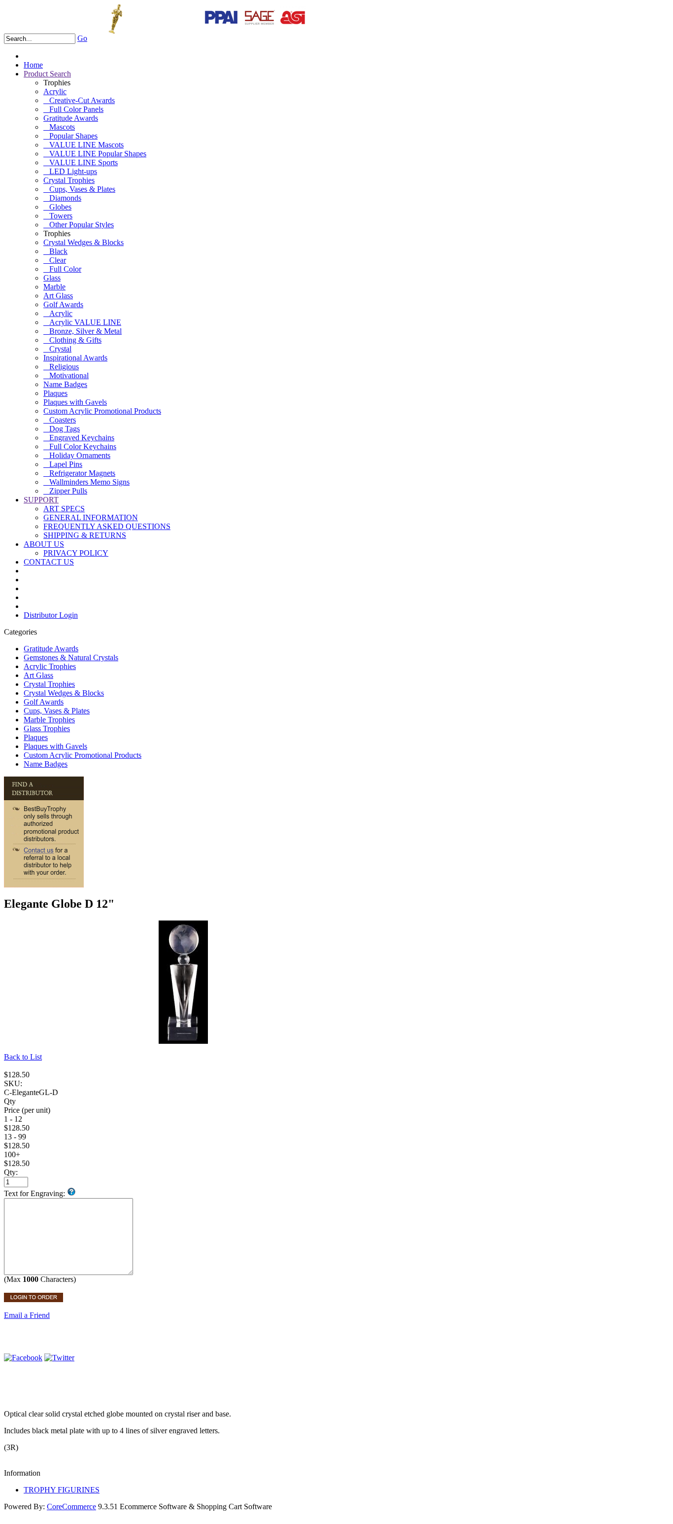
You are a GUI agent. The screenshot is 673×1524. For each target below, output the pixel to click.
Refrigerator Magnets (79, 473)
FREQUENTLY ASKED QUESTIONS (106, 526)
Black (55, 251)
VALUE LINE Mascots (83, 145)
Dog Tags (61, 429)
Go (82, 38)
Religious (61, 366)
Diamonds (62, 198)
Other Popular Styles (78, 224)
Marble (54, 287)
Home (33, 65)
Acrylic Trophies (50, 666)
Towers (57, 216)
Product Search (47, 74)
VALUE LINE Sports (80, 162)
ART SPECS (64, 508)
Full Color (62, 269)
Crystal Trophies (69, 180)
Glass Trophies (47, 728)
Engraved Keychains (78, 437)
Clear (54, 260)
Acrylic (55, 91)
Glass (52, 278)
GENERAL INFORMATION (90, 517)
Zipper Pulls (65, 491)
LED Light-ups (70, 171)
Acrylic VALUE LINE (82, 322)
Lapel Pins (62, 464)
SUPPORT (41, 500)
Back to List (23, 1057)
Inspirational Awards (75, 358)
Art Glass (58, 295)
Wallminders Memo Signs (86, 482)
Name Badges (65, 384)
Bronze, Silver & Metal (82, 331)
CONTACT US (49, 562)
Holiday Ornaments (76, 455)
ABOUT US (44, 544)
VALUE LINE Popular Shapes (94, 153)
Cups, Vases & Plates (79, 189)
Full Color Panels (73, 109)
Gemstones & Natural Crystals (71, 657)
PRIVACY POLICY (75, 553)
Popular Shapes (70, 136)
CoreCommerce (71, 1506)
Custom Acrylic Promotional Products (102, 411)
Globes (57, 207)
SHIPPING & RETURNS (84, 535)
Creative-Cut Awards (79, 100)
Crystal (57, 349)
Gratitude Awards (70, 118)
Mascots (59, 127)
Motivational (66, 375)
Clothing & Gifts (72, 340)
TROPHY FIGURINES (62, 1490)
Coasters (59, 420)
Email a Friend (27, 1315)
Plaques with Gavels (75, 402)
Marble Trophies (49, 719)
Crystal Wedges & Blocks (83, 242)
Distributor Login (51, 615)
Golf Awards (63, 304)
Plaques (55, 393)
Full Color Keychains (79, 446)
